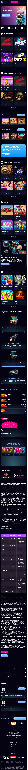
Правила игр (13, 746)
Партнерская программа (20, 718)
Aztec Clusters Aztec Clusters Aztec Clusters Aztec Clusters (12, 392)
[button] (11, 107)
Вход (22, 2)
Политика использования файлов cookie (13, 735)
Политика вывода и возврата (13, 730)
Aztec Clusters (8, 397)
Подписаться (6, 154)
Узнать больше (5, 264)
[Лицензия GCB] (13, 723)
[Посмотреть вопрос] (25, 668)
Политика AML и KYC (13, 737)
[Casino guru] (6, 757)
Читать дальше (6, 433)
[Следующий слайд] (24, 23)
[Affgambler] (21, 757)
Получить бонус (6, 15)
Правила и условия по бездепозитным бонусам (13, 727)
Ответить (22, 688)
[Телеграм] (22, 723)
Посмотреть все (18, 33)
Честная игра (13, 744)
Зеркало (4, 659)
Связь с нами (13, 751)
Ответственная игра (13, 742)
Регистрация (14, 2)
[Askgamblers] (13, 757)
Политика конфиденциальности (13, 740)
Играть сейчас (21, 114)
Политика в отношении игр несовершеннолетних (14, 733)
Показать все (13, 462)
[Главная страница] (2, 2)
